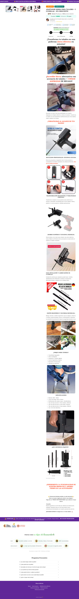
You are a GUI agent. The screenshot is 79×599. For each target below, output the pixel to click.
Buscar (29, 586)
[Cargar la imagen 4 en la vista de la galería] (30, 9)
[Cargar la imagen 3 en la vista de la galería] (23, 9)
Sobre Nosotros (35, 586)
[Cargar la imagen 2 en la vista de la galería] (16, 9)
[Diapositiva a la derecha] (42, 9)
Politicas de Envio (44, 587)
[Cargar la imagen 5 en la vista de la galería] (37, 9)
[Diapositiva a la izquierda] (4, 9)
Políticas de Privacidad (39, 589)
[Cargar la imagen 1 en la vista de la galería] (9, 9)
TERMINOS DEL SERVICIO (45, 586)
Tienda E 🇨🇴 (41, 597)
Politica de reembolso (34, 587)
